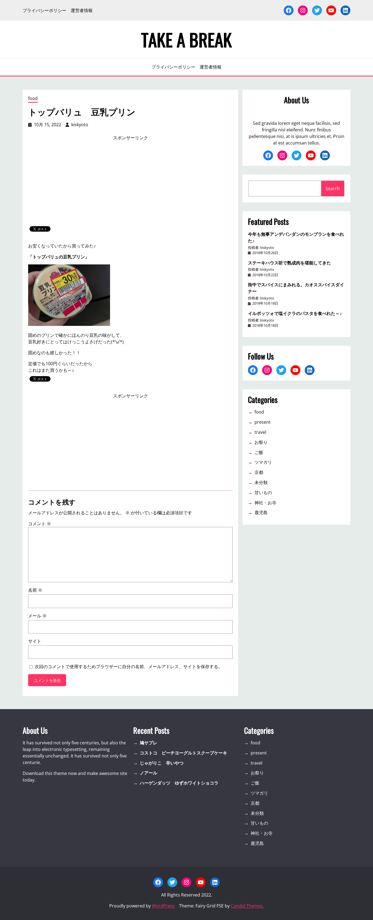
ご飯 (258, 452)
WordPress (163, 906)
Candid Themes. (247, 906)
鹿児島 (261, 512)
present (262, 422)
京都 (258, 472)
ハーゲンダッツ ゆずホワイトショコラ (179, 783)
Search (332, 188)
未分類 (261, 482)
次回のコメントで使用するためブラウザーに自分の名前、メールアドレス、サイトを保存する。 (129, 667)
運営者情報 (82, 10)
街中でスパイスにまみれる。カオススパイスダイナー (296, 287)
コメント (39, 524)
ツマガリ (263, 462)
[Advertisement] (130, 183)
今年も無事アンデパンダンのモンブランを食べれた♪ (296, 237)
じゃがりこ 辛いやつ (161, 763)
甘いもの (263, 493)
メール (37, 616)
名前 (35, 590)
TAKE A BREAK (186, 39)
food (33, 98)
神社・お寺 (265, 503)
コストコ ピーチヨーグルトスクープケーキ (183, 753)
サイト (34, 641)
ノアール (148, 773)
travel (260, 432)
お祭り (261, 442)
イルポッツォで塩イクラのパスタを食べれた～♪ (295, 313)
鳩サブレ (148, 743)
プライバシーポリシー (44, 10)
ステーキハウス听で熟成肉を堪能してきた (289, 262)
